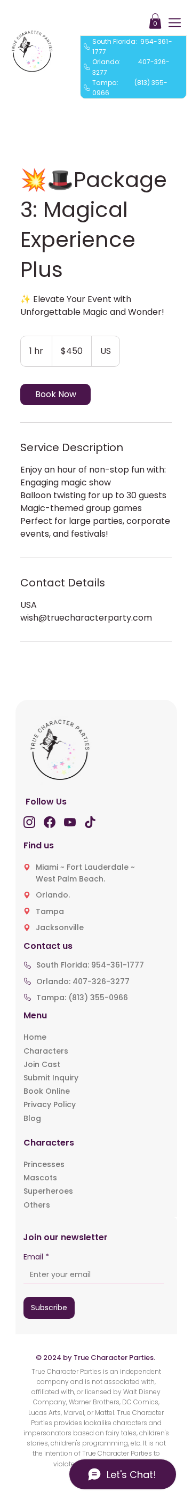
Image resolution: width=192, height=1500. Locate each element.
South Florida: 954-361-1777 (90, 965)
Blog (32, 1118)
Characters (45, 1051)
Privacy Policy (49, 1104)
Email (36, 1257)
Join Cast (41, 1064)
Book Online (46, 1091)
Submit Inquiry (50, 1077)
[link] (55, 394)
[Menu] (175, 22)
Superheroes (48, 1191)
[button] (155, 21)
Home (34, 1037)
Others (36, 1205)
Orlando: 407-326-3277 (83, 981)
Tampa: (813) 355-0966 (82, 997)
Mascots (40, 1177)
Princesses (44, 1164)
